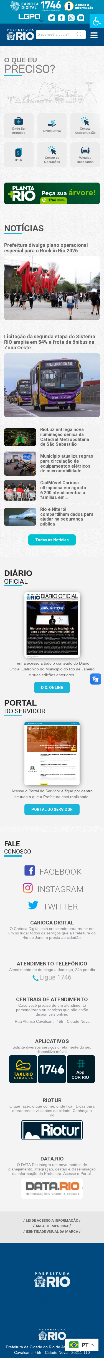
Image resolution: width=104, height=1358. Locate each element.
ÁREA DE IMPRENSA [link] (52, 1226)
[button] (79, 34)
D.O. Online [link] (52, 687)
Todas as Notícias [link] (52, 540)
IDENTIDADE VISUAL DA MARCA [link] (52, 1231)
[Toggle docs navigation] (94, 35)
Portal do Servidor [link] (52, 809)
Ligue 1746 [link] (55, 977)
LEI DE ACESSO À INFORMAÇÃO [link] (52, 1220)
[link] (97, 21)
